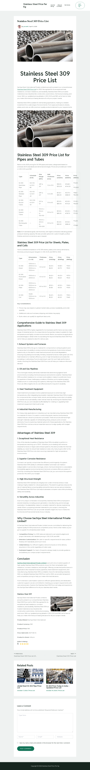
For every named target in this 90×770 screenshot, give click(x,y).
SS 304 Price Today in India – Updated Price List (57, 687)
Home (53, 5)
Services (67, 5)
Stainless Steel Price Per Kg (35, 5)
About (60, 5)
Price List (32, 690)
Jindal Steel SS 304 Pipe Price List (29, 687)
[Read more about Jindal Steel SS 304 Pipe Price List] (30, 676)
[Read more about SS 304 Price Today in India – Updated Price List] (59, 676)
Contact (59, 6)
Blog (52, 6)
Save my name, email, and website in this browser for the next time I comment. (45, 743)
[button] (80, 5)
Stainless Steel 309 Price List (26, 89)
